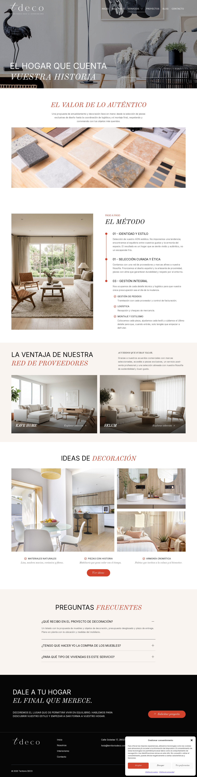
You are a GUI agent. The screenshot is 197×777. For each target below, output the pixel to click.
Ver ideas (98, 572)
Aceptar (138, 766)
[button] (191, 740)
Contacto (178, 8)
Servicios (133, 8)
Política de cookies (151, 772)
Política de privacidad (166, 772)
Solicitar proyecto (169, 714)
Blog (165, 8)
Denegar (160, 766)
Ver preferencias (182, 766)
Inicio (105, 8)
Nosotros (118, 8)
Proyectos (152, 8)
